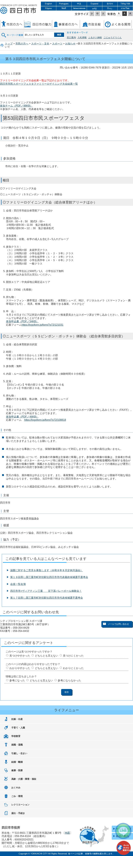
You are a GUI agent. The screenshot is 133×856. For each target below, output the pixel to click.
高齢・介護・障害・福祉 (23, 779)
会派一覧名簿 (18, 584)
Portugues (64, 3)
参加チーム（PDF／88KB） (16, 105)
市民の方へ (21, 43)
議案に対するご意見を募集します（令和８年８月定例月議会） (46, 570)
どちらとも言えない (46, 655)
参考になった (17, 680)
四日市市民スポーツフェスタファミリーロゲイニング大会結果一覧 (39, 83)
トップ (9, 43)
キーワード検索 (12, 33)
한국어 (110, 3)
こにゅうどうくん (112, 37)
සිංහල (109, 8)
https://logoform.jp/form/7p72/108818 (45, 420)
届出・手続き (18, 813)
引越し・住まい (19, 753)
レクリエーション (20, 804)
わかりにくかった (73, 668)
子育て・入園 (18, 727)
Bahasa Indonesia (79, 8)
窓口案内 (71, 37)
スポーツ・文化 (40, 43)
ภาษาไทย (125, 8)
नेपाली (63, 8)
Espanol (94, 3)
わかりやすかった (19, 668)
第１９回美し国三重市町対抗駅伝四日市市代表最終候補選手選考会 (49, 577)
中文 (79, 3)
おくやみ (15, 787)
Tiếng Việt (125, 3)
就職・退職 (17, 744)
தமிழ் (94, 8)
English (48, 3)
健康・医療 (17, 770)
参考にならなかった (69, 680)
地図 (67, 832)
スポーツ (57, 43)
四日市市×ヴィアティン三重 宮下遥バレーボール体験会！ (46, 591)
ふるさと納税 (95, 37)
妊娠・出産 (17, 719)
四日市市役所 (18, 9)
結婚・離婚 (17, 762)
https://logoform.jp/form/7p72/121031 (42, 324)
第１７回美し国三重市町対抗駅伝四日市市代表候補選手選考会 (46, 597)
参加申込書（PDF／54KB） (22, 321)
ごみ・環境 (17, 796)
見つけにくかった (73, 655)
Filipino (48, 8)
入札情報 (82, 37)
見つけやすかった (19, 655)
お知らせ (70, 43)
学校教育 (15, 736)
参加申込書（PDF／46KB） (22, 416)
